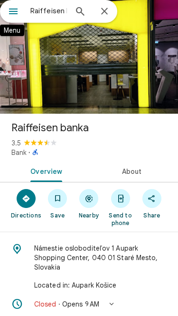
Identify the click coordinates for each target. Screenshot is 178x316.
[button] (89, 304)
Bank (19, 152)
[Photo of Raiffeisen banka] (89, 57)
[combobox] (48, 11)
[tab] (44, 170)
